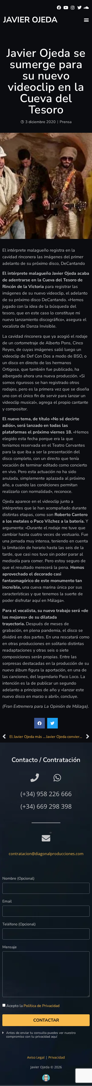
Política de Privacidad (41, 1005)
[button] (86, 20)
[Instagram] (72, 7)
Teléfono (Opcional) (19, 924)
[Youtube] (66, 7)
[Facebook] (59, 7)
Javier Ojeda (30, 19)
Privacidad (56, 1057)
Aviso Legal (36, 1057)
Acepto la (32, 1005)
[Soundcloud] (86, 7)
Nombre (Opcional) (18, 879)
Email (7, 901)
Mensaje (9, 947)
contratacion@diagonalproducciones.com (46, 853)
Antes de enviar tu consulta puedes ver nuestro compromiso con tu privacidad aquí (41, 1035)
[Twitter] (79, 7)
